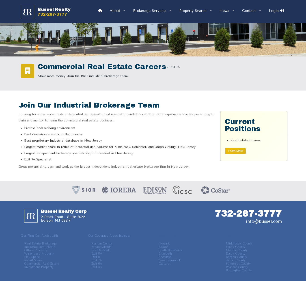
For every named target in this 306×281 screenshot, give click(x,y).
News (224, 11)
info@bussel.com (264, 221)
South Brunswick (170, 250)
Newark (164, 243)
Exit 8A (96, 253)
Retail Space (33, 260)
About (115, 11)
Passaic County (237, 267)
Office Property (35, 250)
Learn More (235, 151)
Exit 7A (96, 260)
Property (193, 11)
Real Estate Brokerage (40, 243)
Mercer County (237, 250)
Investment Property (39, 267)
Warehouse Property (39, 253)
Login (274, 11)
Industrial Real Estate (39, 247)
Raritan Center (101, 243)
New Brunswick (170, 260)
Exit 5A (96, 267)
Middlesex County (239, 243)
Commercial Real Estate (41, 263)
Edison (163, 247)
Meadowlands (101, 247)
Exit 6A (96, 263)
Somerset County (238, 263)
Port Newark (100, 250)
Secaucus (165, 257)
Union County (236, 260)
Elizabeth (165, 253)
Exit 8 (95, 257)
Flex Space (32, 257)
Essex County (235, 247)
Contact (249, 11)
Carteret (164, 263)
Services (149, 11)
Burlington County (239, 270)
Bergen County (236, 257)
